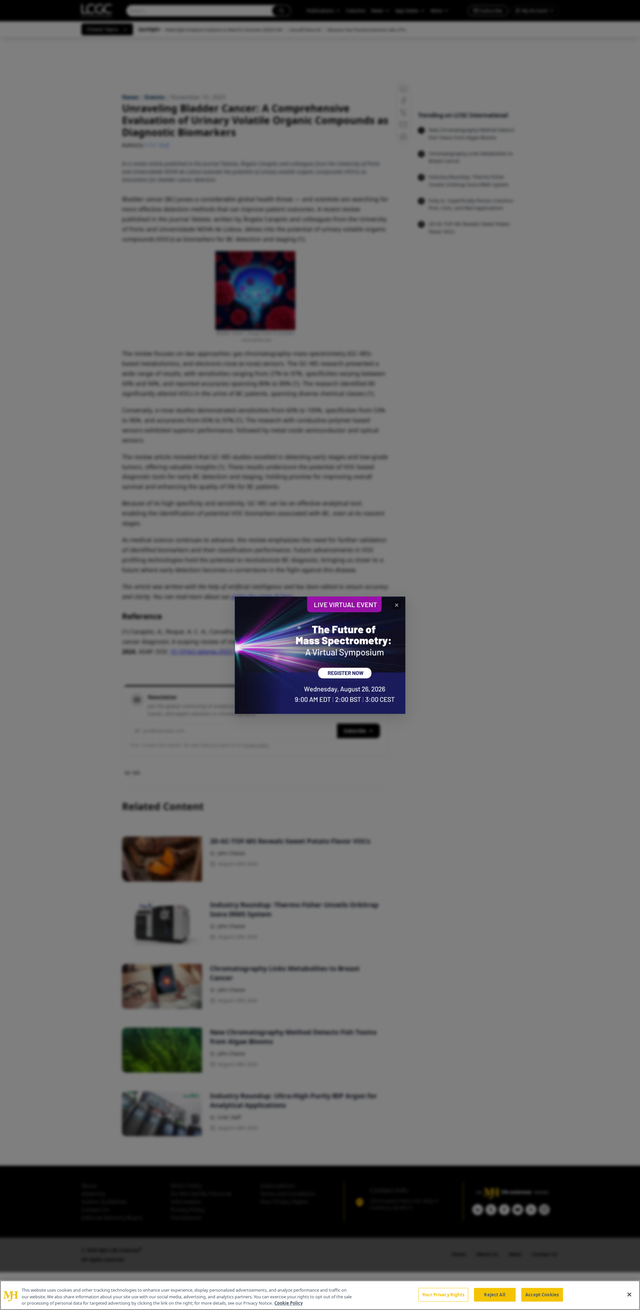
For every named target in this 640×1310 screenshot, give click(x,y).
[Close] (629, 1294)
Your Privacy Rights (443, 1294)
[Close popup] (396, 605)
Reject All (494, 1294)
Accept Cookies (542, 1294)
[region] (320, 1295)
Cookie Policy (288, 1303)
